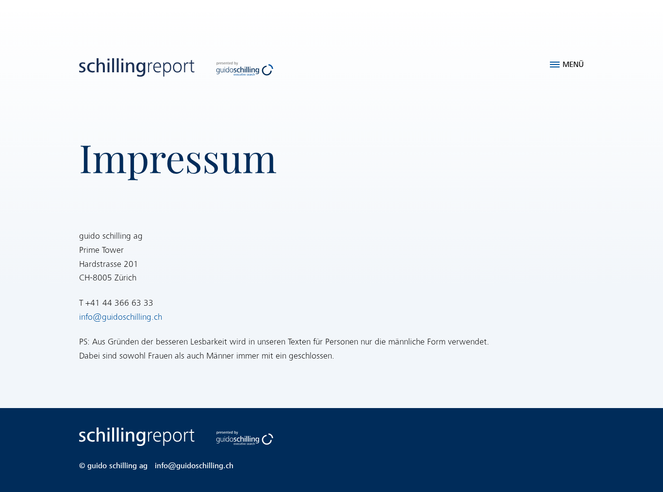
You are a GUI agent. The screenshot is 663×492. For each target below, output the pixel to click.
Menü (573, 64)
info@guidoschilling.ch (120, 317)
